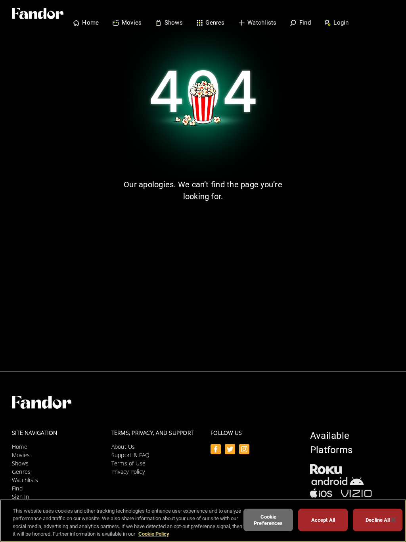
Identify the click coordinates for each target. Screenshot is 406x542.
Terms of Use (128, 463)
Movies (21, 455)
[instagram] (244, 449)
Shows (20, 463)
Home (19, 446)
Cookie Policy (153, 534)
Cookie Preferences (268, 520)
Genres (21, 471)
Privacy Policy (128, 471)
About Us (123, 446)
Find (17, 488)
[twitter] (230, 449)
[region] (203, 520)
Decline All (378, 520)
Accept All (323, 520)
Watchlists (25, 480)
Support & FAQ (130, 455)
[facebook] (216, 449)
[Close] (393, 520)
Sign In (20, 496)
